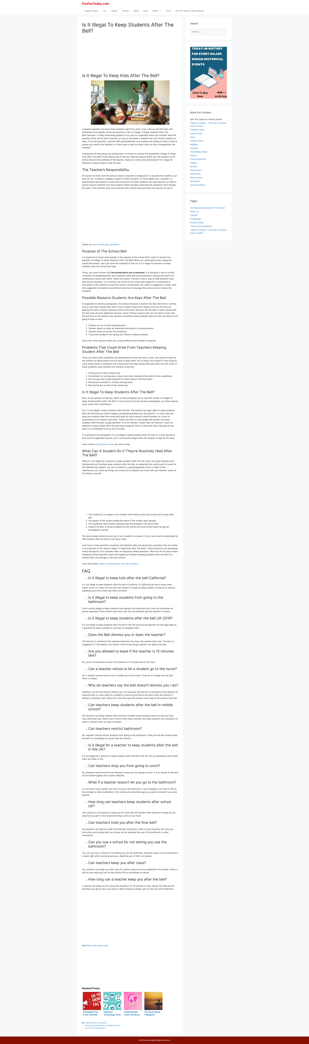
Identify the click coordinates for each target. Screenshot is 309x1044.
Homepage (195, 219)
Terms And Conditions (201, 226)
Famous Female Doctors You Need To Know (103, 1025)
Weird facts (195, 170)
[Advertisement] (130, 55)
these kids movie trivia (97, 945)
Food (146, 11)
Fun (104, 11)
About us (194, 211)
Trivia (168, 11)
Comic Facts (196, 133)
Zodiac (193, 163)
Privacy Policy (197, 222)
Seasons (194, 148)
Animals (125, 11)
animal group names (104, 444)
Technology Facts (198, 152)
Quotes (114, 11)
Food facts (195, 174)
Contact (194, 215)
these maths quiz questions (105, 244)
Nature (155, 11)
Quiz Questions (197, 185)
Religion (194, 144)
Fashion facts (196, 141)
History (193, 155)
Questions (103, 1023)
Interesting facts (91, 1023)
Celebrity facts (197, 130)
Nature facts (196, 177)
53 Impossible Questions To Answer (207, 208)
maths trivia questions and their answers (118, 564)
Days (192, 137)
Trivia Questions (198, 159)
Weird (136, 11)
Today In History (91, 11)
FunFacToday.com (95, 3)
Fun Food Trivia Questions (95, 1028)
